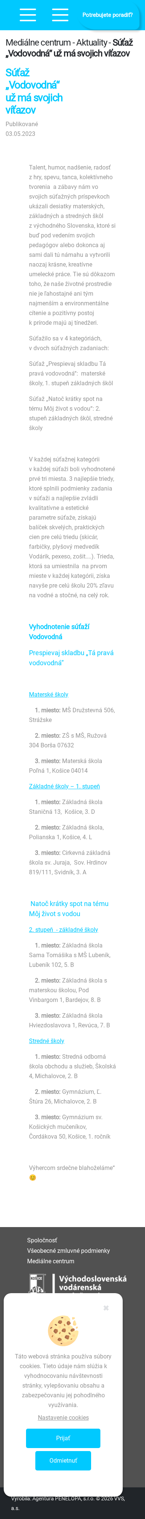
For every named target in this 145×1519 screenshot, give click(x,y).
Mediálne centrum (50, 1261)
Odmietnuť (63, 1460)
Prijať (63, 1438)
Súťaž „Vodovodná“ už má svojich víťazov (69, 48)
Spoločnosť (42, 1240)
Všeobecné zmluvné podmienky (68, 1250)
